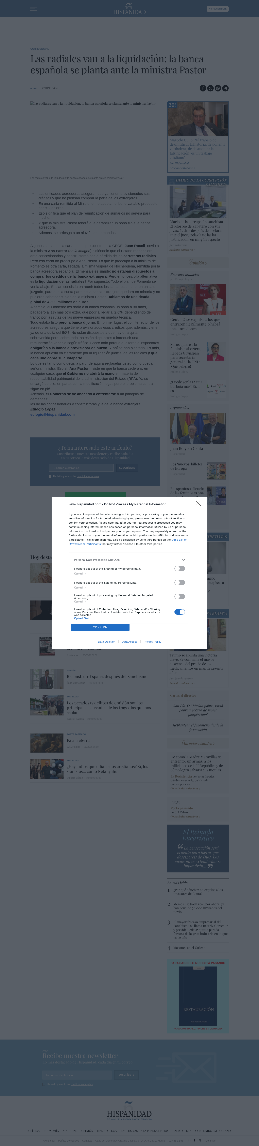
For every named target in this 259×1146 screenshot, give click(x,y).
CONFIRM (100, 627)
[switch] (179, 568)
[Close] (199, 504)
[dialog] (129, 573)
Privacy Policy (152, 641)
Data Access (129, 641)
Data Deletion (106, 641)
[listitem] (129, 559)
